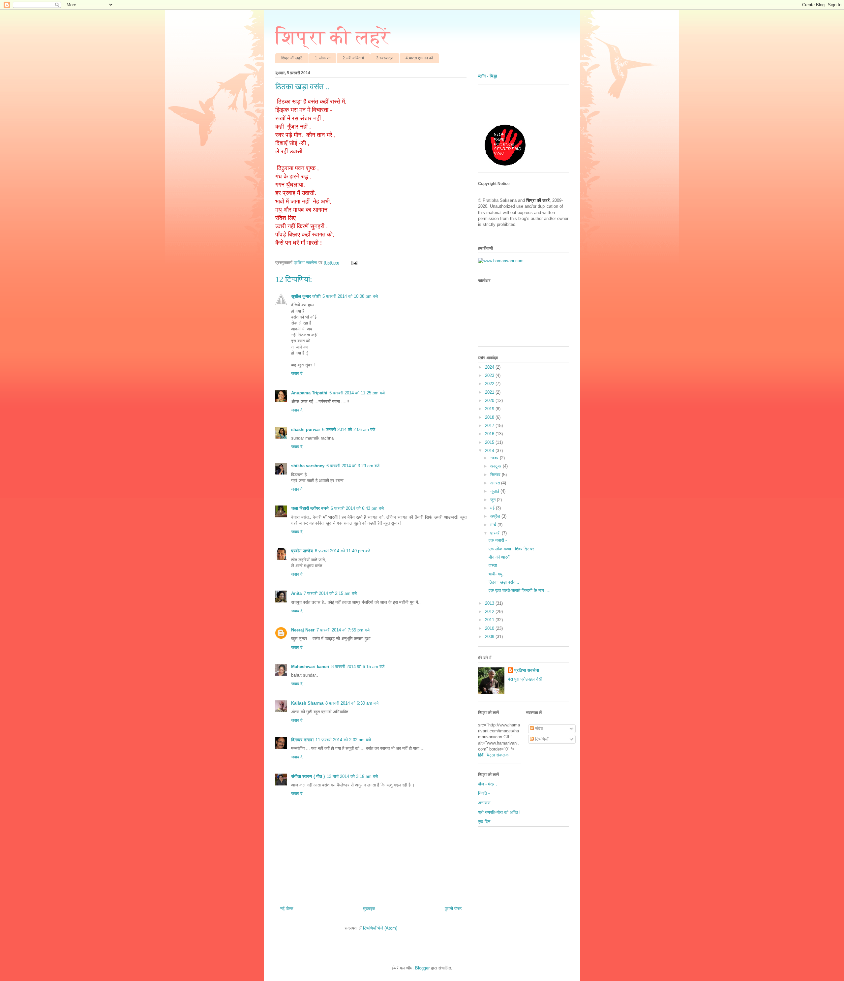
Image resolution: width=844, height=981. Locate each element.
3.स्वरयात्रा (384, 58)
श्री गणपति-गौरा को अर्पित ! (499, 812)
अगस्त (495, 482)
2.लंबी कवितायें (353, 58)
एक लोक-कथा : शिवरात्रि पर (511, 548)
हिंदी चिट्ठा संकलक (493, 754)
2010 (490, 628)
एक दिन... (486, 821)
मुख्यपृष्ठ (369, 908)
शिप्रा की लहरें (332, 37)
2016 (490, 433)
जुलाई (495, 491)
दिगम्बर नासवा (302, 739)
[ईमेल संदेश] (354, 262)
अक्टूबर (496, 466)
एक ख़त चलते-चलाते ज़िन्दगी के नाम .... (520, 590)
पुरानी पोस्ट (453, 908)
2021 (490, 392)
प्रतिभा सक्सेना (526, 670)
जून (493, 499)
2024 (490, 367)
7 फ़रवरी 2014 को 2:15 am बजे (330, 593)
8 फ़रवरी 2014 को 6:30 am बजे (351, 703)
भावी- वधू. (496, 573)
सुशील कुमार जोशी (305, 296)
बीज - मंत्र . (487, 784)
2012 (490, 611)
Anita (296, 593)
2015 (490, 442)
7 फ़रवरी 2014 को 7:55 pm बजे (343, 630)
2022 (490, 383)
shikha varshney (307, 465)
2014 (490, 450)
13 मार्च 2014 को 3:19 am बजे (352, 776)
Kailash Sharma (307, 703)
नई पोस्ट (286, 908)
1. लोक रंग (322, 58)
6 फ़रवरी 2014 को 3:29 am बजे (352, 465)
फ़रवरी (496, 533)
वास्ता (493, 565)
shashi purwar (305, 429)
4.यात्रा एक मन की (419, 58)
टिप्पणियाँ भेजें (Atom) (380, 928)
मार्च (493, 524)
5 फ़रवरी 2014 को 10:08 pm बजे (350, 296)
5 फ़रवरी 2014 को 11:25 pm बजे (357, 392)
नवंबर (495, 457)
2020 (490, 400)
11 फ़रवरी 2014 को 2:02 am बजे (343, 739)
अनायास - (485, 802)
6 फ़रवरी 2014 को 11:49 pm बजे (342, 550)
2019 (490, 408)
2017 (490, 425)
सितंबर (496, 474)
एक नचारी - (498, 540)
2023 (490, 375)
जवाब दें (297, 373)
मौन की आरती (499, 557)
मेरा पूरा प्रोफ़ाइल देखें (525, 679)
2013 (490, 603)
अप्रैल (495, 516)
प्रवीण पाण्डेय (302, 550)
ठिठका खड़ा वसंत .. (504, 582)
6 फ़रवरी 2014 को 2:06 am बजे (348, 429)
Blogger (422, 968)
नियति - (484, 793)
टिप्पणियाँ (541, 739)
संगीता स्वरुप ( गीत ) (308, 776)
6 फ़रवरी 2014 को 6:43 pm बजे (357, 508)
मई (493, 508)
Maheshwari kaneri (310, 666)
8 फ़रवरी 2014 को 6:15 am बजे (357, 666)
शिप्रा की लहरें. (292, 58)
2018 (490, 417)
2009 (490, 636)
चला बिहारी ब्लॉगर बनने (310, 508)
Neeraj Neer (303, 630)
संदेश (538, 728)
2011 (490, 619)
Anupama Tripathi (309, 392)
